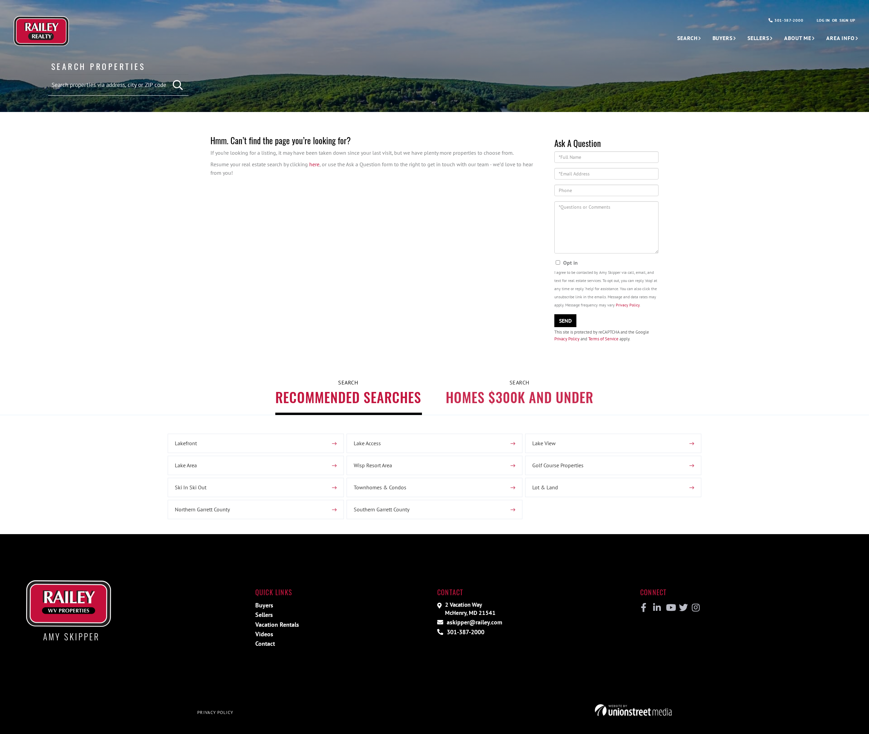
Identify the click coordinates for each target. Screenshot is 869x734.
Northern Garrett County (202, 509)
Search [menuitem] (687, 38)
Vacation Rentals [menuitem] (277, 624)
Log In (823, 20)
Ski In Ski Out (190, 487)
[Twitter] (682, 608)
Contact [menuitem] (265, 643)
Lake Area (186, 465)
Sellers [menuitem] (758, 38)
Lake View (544, 443)
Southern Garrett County (381, 509)
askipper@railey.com (473, 622)
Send (565, 320)
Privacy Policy (628, 304)
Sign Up (847, 20)
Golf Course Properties (558, 465)
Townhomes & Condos (380, 487)
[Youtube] (669, 608)
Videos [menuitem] (264, 634)
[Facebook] (643, 608)
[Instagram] (695, 608)
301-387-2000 (788, 20)
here (314, 164)
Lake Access (367, 443)
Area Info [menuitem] (840, 38)
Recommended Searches (348, 397)
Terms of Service (603, 339)
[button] (178, 85)
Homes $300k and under (519, 397)
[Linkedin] (656, 608)
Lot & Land (545, 487)
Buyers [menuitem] (723, 38)
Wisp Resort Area (373, 465)
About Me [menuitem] (797, 38)
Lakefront (186, 443)
